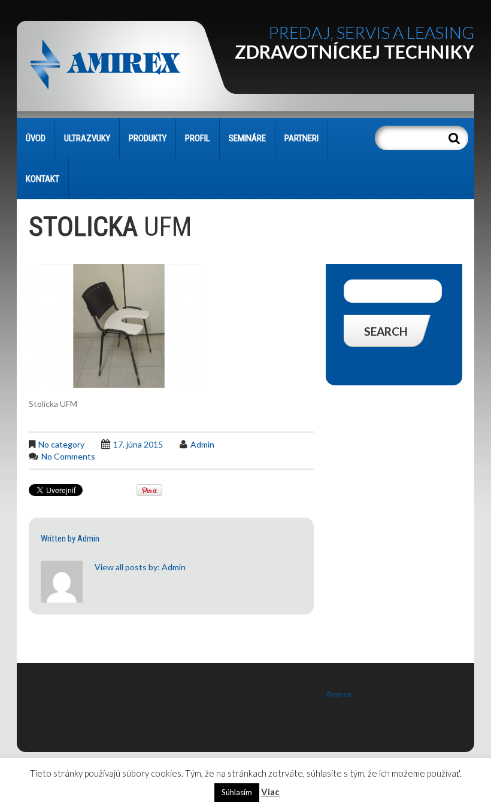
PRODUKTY (147, 138)
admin (202, 444)
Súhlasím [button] (237, 792)
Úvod (36, 138)
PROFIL (197, 138)
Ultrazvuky (87, 138)
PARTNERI (301, 138)
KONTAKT (42, 179)
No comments (68, 456)
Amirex (339, 694)
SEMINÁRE (247, 138)
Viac (270, 791)
